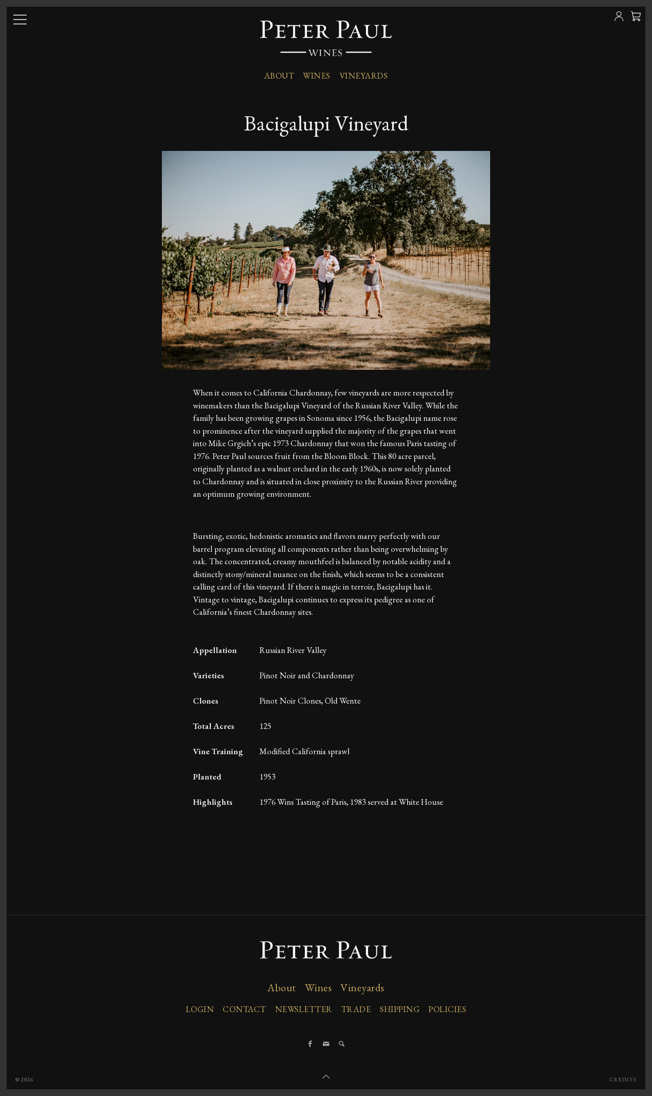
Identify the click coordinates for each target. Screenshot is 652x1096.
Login (200, 1009)
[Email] (326, 1044)
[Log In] (620, 19)
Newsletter (303, 1009)
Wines (316, 75)
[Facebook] (310, 1044)
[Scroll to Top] (326, 1077)
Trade (356, 1009)
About (279, 75)
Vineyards (363, 75)
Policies (447, 1009)
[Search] (342, 1044)
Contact (244, 1009)
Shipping (400, 1009)
